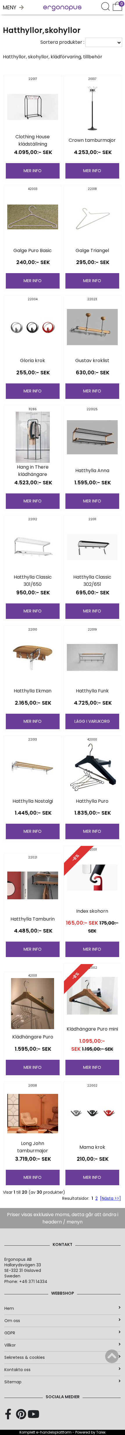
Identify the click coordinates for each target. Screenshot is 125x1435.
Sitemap (13, 1382)
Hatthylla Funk (92, 690)
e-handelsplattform (54, 1432)
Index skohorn (92, 911)
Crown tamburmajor (92, 140)
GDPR (9, 1333)
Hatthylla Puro (92, 801)
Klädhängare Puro (32, 1037)
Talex (101, 1432)
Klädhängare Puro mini (92, 1029)
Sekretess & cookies (24, 1357)
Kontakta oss (17, 1370)
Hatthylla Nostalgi (32, 801)
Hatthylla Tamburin (32, 919)
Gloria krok (32, 360)
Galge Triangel (92, 250)
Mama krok (92, 1147)
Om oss (12, 1321)
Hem (9, 1308)
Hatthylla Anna (92, 470)
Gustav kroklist (92, 360)
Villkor (10, 1345)
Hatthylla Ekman (32, 690)
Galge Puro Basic (32, 250)
